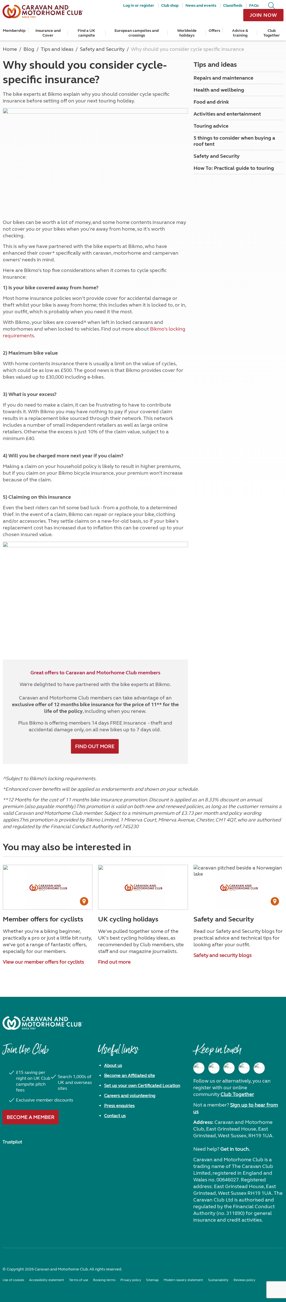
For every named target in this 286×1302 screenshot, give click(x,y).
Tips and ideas (215, 65)
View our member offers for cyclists (43, 962)
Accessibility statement (46, 1280)
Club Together (271, 33)
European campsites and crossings (137, 33)
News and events (200, 5)
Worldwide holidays (187, 33)
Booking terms (104, 1280)
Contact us (115, 1115)
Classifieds (232, 5)
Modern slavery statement (183, 1280)
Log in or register (138, 5)
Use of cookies (13, 1280)
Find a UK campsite (86, 33)
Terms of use (78, 1280)
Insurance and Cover (48, 33)
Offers (214, 30)
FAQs (254, 5)
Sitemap (152, 1280)
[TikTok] (259, 1068)
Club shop (169, 5)
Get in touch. (235, 1149)
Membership (14, 30)
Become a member (30, 1117)
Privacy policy (130, 1280)
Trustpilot (12, 1142)
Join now (263, 15)
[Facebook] (198, 1068)
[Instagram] (214, 1068)
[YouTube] (244, 1068)
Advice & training (240, 33)
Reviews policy (244, 1280)
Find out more (95, 746)
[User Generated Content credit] (84, 901)
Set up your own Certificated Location (142, 1085)
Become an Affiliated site (129, 1075)
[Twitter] (229, 1068)
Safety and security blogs (223, 955)
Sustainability (218, 1280)
